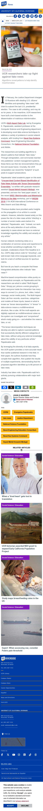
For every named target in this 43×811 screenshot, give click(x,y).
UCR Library (5, 673)
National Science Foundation (27, 144)
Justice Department (25, 418)
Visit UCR (4, 702)
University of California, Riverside (18, 11)
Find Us (7, 734)
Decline (25, 805)
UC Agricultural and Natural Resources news (16, 778)
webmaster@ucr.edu (11, 725)
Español (3, 692)
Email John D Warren (24, 399)
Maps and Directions (8, 697)
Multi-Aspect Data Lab (16, 123)
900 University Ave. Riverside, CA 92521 (7, 716)
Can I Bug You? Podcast (9, 769)
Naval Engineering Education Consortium (19, 430)
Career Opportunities (8, 688)
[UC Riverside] (5, 4)
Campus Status (6, 678)
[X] (11, 386)
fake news (7, 418)
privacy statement (22, 801)
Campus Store (5, 683)
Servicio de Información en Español (13, 773)
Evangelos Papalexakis (23, 412)
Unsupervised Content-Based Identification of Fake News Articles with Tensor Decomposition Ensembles (20, 183)
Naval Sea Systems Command (15, 436)
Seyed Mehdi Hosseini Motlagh (22, 189)
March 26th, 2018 (17, 20)
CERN (5, 412)
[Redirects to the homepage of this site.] (2, 22)
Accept (10, 805)
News (10, 4)
